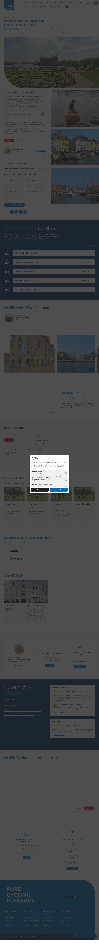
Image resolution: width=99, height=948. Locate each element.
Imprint (32, 459)
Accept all (58, 490)
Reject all (39, 490)
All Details (58, 476)
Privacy (36, 459)
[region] (49, 478)
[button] (64, 473)
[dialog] (49, 474)
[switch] (65, 473)
